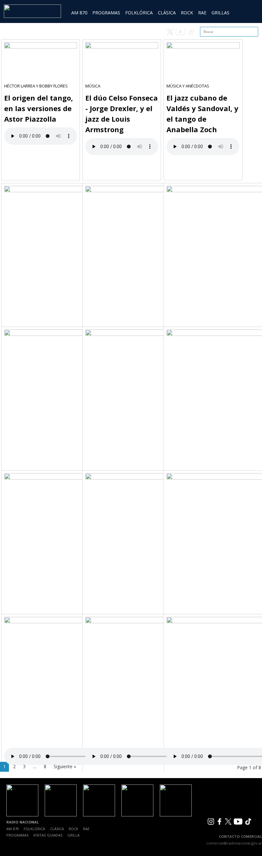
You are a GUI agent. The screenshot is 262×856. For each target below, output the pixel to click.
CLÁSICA (167, 13)
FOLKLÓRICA (139, 13)
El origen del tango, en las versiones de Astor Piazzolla (38, 108)
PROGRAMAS (106, 13)
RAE (202, 13)
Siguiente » (65, 766)
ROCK (187, 13)
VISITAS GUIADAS (47, 835)
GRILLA (73, 835)
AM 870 (79, 13)
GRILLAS (220, 13)
